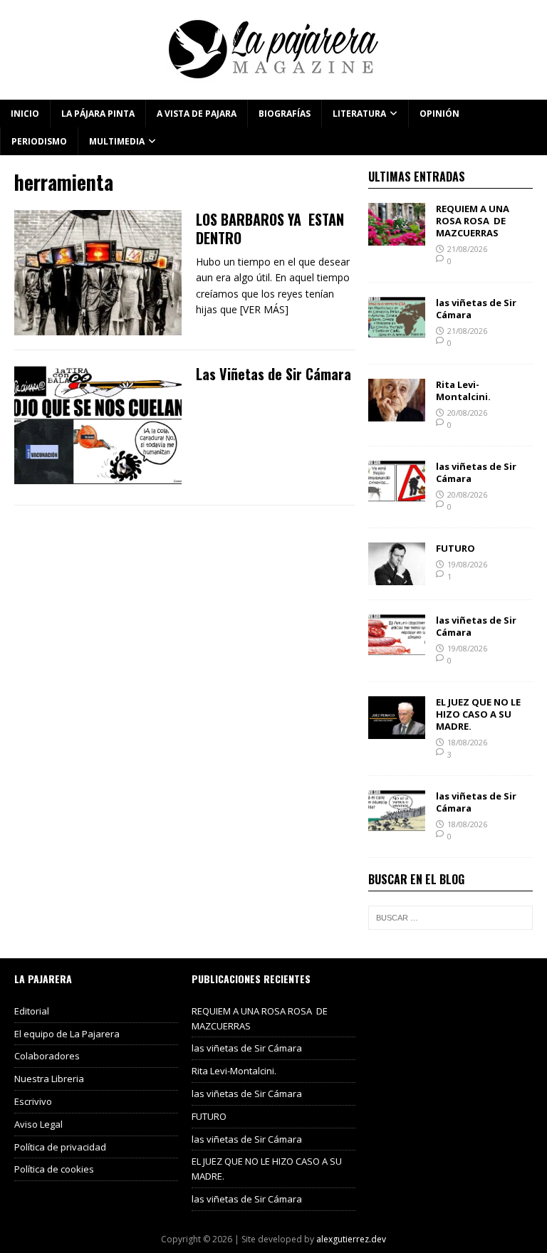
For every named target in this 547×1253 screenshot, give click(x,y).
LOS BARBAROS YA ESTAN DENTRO (270, 228)
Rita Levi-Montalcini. (463, 390)
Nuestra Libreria (49, 1078)
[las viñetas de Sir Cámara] (396, 331)
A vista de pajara (196, 114)
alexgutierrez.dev (351, 1239)
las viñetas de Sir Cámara (476, 308)
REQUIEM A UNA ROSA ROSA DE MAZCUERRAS (472, 220)
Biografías (285, 114)
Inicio (25, 114)
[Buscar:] (450, 918)
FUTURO (455, 548)
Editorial (31, 1011)
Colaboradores (47, 1055)
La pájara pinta (98, 114)
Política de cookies (54, 1169)
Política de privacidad (60, 1147)
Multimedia (117, 141)
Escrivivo (33, 1101)
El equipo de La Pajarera (67, 1033)
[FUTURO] (396, 577)
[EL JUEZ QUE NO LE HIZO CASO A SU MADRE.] (396, 731)
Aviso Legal (38, 1124)
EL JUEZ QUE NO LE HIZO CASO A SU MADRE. (478, 714)
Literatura (359, 114)
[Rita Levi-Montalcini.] (396, 413)
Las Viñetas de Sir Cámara (273, 373)
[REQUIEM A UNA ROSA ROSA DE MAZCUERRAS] (396, 237)
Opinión (439, 114)
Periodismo (39, 141)
